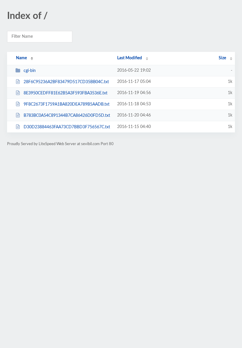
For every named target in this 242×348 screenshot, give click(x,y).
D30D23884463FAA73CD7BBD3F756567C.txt (67, 127)
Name (21, 58)
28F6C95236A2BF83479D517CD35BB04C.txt (66, 82)
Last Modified (129, 58)
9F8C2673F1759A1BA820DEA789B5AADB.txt (66, 104)
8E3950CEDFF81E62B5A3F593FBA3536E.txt (65, 93)
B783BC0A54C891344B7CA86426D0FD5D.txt (67, 116)
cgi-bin (30, 71)
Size (222, 58)
